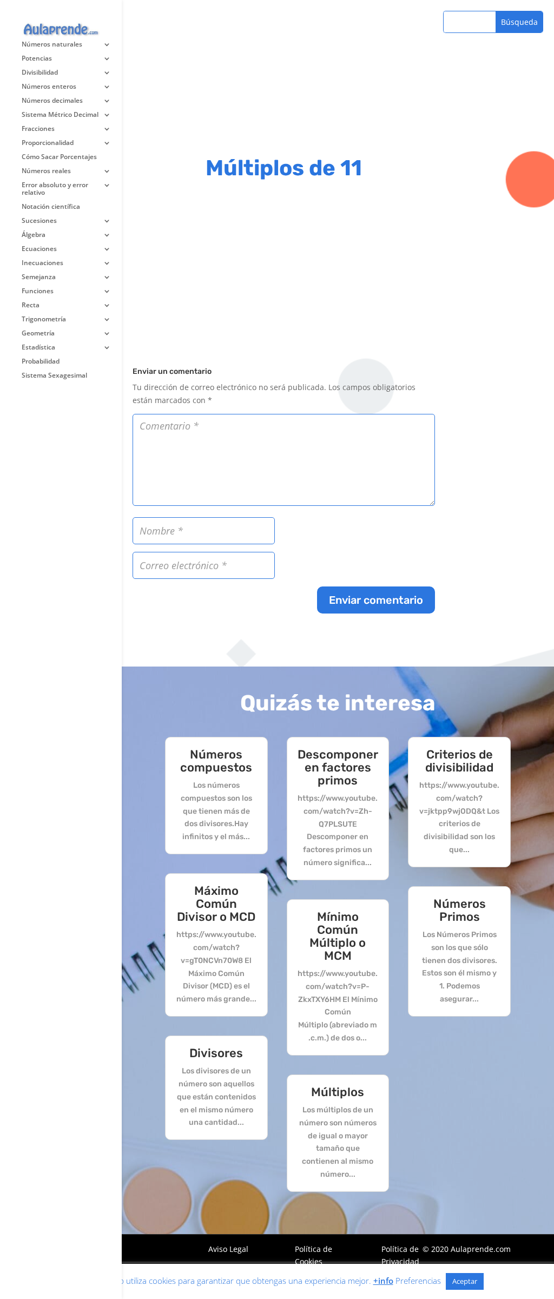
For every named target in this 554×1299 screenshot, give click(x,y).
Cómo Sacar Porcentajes (59, 157)
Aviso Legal (228, 1249)
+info (383, 1280)
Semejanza (39, 277)
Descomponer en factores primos (338, 767)
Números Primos (459, 910)
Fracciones (38, 129)
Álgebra (33, 235)
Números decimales (52, 101)
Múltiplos (337, 1092)
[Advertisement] (284, 75)
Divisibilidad (40, 73)
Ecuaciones (39, 249)
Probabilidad (41, 362)
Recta (30, 305)
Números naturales (52, 45)
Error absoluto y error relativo (55, 189)
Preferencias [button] (418, 1280)
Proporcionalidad (48, 143)
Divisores (216, 1053)
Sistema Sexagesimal (54, 376)
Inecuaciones (42, 263)
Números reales (46, 171)
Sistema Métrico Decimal (60, 115)
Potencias (37, 59)
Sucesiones (39, 221)
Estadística (38, 348)
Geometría (38, 333)
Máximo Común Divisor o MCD (216, 903)
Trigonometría (44, 319)
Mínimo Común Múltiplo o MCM (337, 936)
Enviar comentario (376, 600)
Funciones (38, 291)
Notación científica (51, 207)
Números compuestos (216, 761)
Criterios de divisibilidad (459, 761)
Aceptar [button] (464, 1281)
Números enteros (49, 87)
